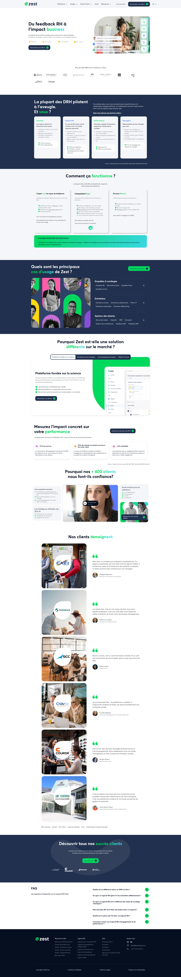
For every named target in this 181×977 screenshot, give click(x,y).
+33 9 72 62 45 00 (137, 949)
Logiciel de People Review (86, 955)
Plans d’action (82, 209)
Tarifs (96, 4)
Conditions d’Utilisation (75, 970)
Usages (72, 4)
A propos (105, 944)
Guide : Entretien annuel (63, 947)
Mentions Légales (105, 970)
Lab (47, 222)
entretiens (55, 206)
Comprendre (80, 194)
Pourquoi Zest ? (107, 942)
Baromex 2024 (60, 955)
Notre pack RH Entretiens (63, 942)
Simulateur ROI (121, 209)
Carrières (105, 947)
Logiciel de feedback (84, 952)
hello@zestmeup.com (138, 945)
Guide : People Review (62, 953)
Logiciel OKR (81, 957)
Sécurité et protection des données (111, 954)
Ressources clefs (60, 938)
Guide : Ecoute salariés (63, 950)
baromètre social (53, 209)
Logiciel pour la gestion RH (86, 942)
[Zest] (30, 4)
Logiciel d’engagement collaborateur (85, 946)
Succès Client (85, 4)
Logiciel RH (81, 938)
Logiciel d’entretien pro (85, 949)
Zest (103, 938)
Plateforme (61, 4)
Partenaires (106, 950)
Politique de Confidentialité (136, 970)
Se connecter (121, 4)
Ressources (105, 4)
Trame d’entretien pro (62, 944)
